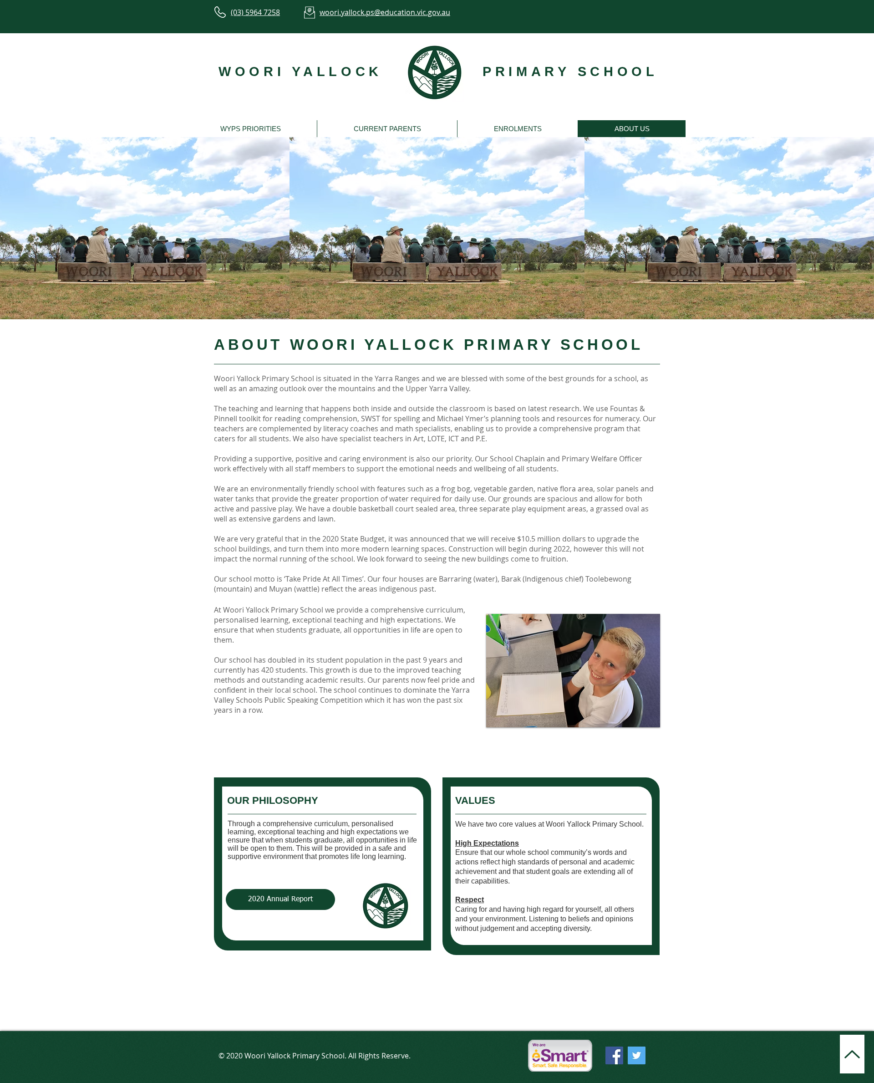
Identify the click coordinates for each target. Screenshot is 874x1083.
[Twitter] (636, 1055)
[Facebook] (614, 1055)
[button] (250, 128)
